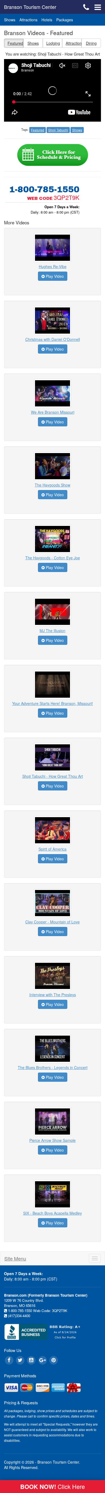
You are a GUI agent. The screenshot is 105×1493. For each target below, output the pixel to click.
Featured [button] (15, 43)
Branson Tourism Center (30, 6)
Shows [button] (33, 43)
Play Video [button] (54, 276)
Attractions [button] (74, 43)
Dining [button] (91, 43)
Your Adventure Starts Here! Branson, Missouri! (52, 703)
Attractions (28, 19)
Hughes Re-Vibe (52, 266)
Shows (9, 19)
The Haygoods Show (52, 485)
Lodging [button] (53, 43)
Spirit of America (52, 849)
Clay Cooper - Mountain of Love (52, 921)
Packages (64, 19)
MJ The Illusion (52, 630)
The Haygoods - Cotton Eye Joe (52, 557)
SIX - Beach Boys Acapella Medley (52, 1213)
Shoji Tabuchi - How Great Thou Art (52, 776)
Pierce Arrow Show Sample (52, 1140)
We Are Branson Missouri (52, 412)
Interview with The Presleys (52, 994)
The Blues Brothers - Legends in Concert (53, 1067)
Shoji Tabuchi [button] (58, 130)
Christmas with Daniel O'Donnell (52, 339)
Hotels (46, 19)
